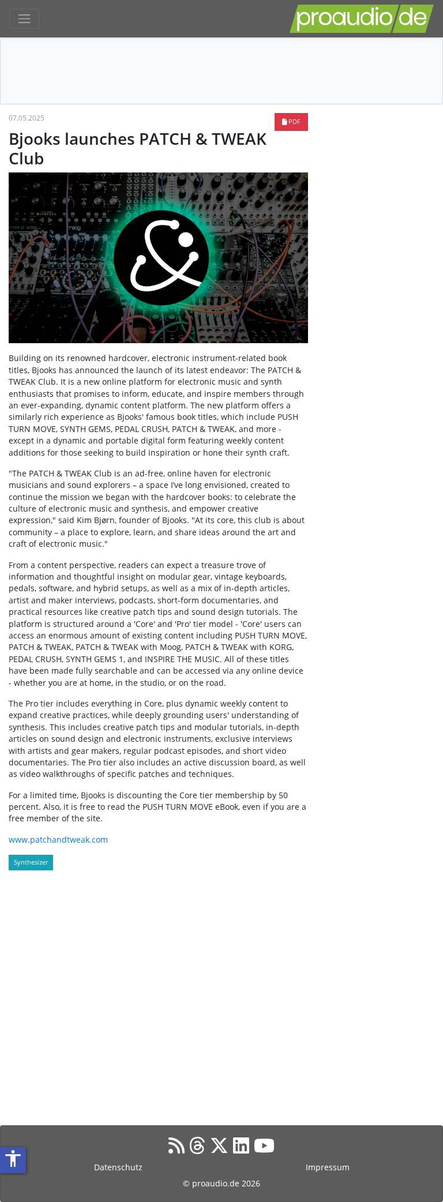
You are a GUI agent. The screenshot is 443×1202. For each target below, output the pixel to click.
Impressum (328, 1167)
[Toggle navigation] (24, 19)
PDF (294, 121)
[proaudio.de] (362, 19)
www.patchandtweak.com (58, 839)
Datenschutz (118, 1167)
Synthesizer (31, 862)
